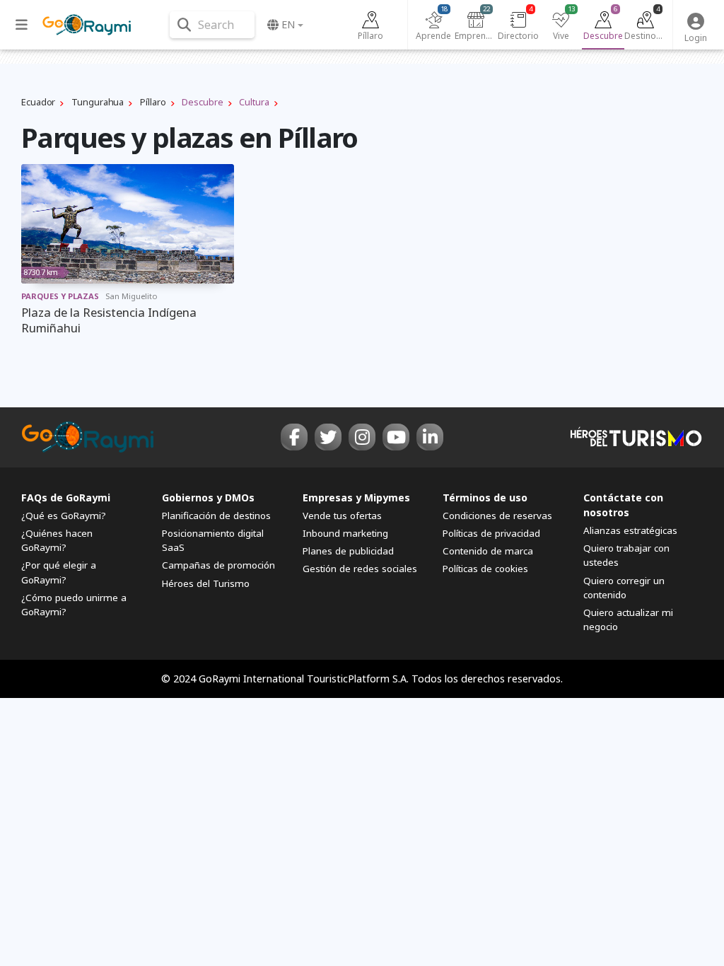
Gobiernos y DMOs (208, 497)
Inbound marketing (345, 533)
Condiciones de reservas (497, 515)
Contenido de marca (488, 551)
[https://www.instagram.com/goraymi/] (362, 437)
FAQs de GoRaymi (65, 497)
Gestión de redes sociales (360, 568)
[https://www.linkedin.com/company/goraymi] (429, 437)
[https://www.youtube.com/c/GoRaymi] (396, 437)
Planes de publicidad (348, 551)
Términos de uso (485, 497)
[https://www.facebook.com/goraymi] (294, 437)
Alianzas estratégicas (630, 530)
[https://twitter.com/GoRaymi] (328, 437)
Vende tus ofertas (342, 515)
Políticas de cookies (485, 568)
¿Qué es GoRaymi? (63, 515)
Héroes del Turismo (206, 583)
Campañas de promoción (218, 565)
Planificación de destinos (216, 515)
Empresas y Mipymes (356, 497)
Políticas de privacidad (491, 533)
